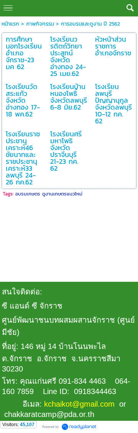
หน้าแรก (10, 24)
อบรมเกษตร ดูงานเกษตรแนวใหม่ (48, 193)
